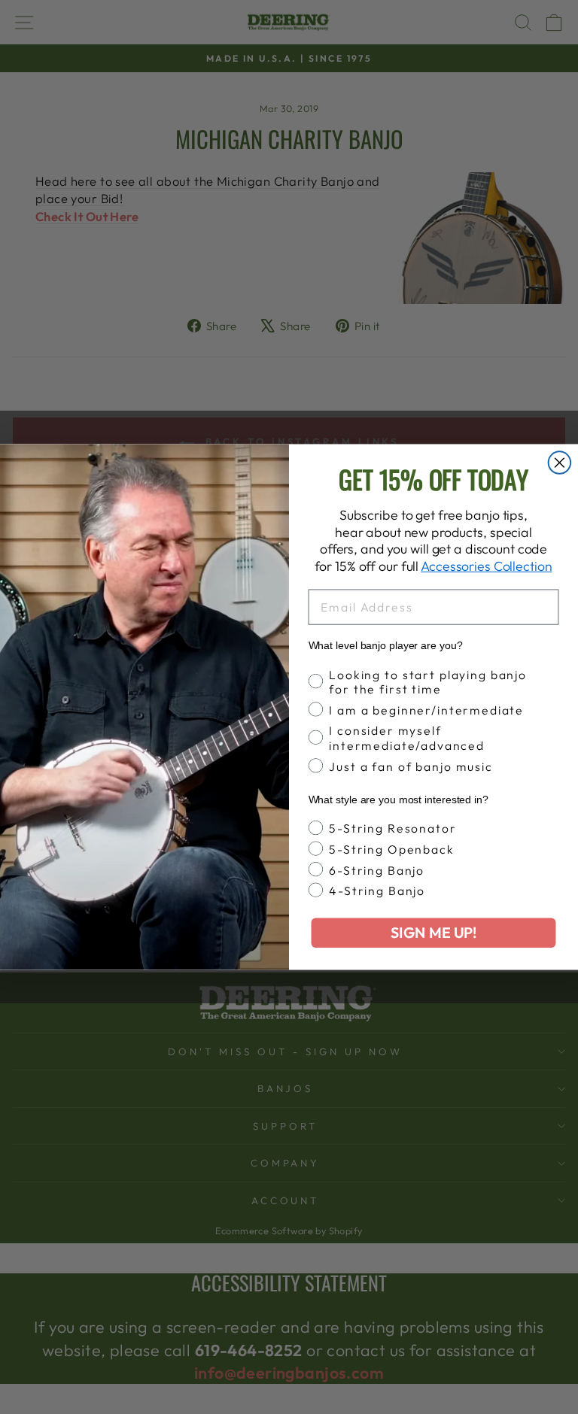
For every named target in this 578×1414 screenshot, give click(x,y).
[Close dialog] (560, 462)
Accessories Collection (486, 566)
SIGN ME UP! (433, 933)
